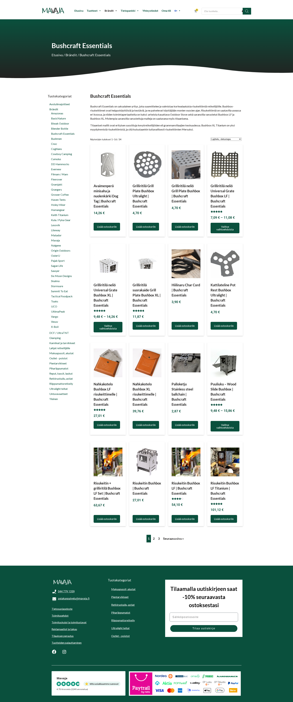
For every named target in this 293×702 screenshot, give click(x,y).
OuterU (55, 255)
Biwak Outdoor (60, 123)
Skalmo (55, 281)
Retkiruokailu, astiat (61, 378)
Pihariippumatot (58, 368)
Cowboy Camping (61, 154)
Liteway (55, 230)
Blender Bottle (59, 128)
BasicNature (58, 118)
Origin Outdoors (60, 250)
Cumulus (56, 159)
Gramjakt (56, 184)
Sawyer (55, 270)
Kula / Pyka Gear (61, 220)
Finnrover (56, 179)
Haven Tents (58, 199)
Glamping (55, 337)
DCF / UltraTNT (59, 332)
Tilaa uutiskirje (203, 628)
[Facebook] (54, 651)
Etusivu (78, 10)
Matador (56, 235)
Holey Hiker (58, 204)
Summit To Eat (59, 291)
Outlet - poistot (58, 358)
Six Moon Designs (61, 275)
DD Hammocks (60, 164)
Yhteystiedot (150, 10)
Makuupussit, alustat (61, 353)
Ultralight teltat (58, 388)
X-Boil (54, 326)
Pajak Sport (58, 260)
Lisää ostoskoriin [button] (107, 226)
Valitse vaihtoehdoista (225, 228)
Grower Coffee (60, 194)
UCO (54, 306)
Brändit (109, 10)
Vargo (54, 316)
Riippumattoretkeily (61, 383)
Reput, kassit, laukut (61, 373)
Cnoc (54, 143)
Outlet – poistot (120, 635)
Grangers (56, 189)
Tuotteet (92, 10)
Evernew (56, 169)
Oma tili (166, 10)
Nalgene (56, 245)
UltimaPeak (58, 311)
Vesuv (54, 321)
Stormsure (57, 286)
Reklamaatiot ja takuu (64, 629)
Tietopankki (128, 10)
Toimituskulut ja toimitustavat (69, 622)
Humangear (58, 209)
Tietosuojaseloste (62, 608)
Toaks (54, 301)
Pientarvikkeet (58, 363)
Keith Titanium (59, 214)
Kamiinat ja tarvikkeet (62, 343)
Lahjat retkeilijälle (59, 348)
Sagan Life (57, 265)
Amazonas (57, 113)
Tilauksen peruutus (63, 635)
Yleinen (53, 398)
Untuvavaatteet (58, 393)
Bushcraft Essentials (63, 133)
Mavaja (55, 240)
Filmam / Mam (59, 174)
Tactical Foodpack (62, 296)
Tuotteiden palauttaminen (67, 642)
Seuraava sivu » (173, 538)
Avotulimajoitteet (59, 104)
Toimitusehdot (60, 615)
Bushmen (56, 138)
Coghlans (56, 148)
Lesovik (55, 225)
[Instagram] (64, 651)
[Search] (247, 11)
